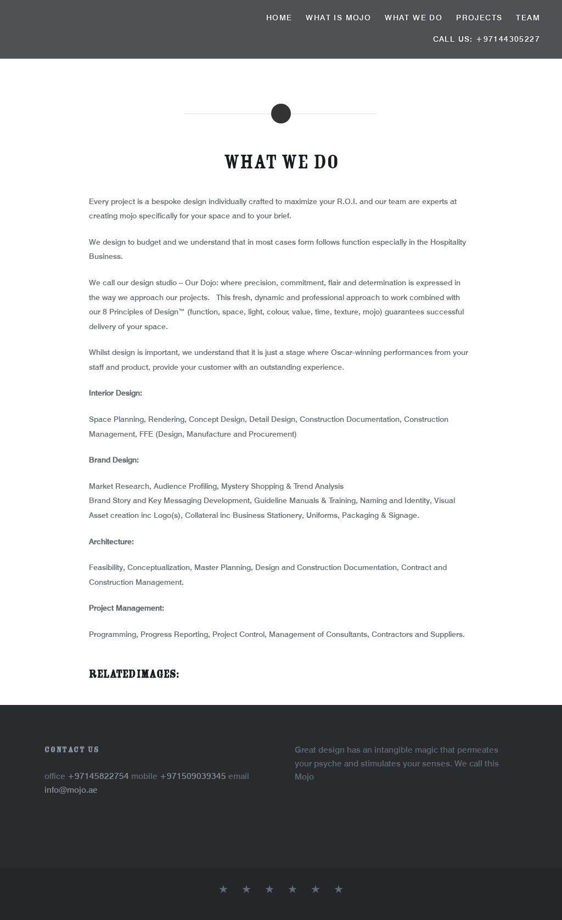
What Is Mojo (338, 17)
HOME (279, 17)
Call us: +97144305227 (486, 39)
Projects (479, 17)
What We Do (413, 17)
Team (528, 17)
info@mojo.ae (71, 789)
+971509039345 (194, 776)
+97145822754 (99, 776)
